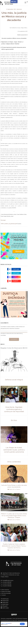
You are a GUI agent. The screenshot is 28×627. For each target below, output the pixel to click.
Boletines (19, 9)
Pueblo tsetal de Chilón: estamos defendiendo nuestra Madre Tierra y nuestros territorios (14, 546)
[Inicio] (7, 2)
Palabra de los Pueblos (14, 489)
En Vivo (14, 420)
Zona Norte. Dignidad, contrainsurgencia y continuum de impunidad (14, 409)
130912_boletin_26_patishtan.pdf (9, 223)
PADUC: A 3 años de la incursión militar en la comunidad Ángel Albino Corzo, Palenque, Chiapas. (14, 515)
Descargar (3, 220)
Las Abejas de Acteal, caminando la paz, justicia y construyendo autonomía (14, 450)
